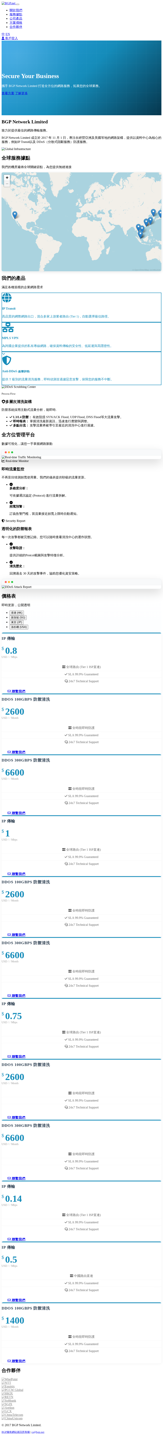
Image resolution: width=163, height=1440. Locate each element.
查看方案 (8, 93)
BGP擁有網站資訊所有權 (16, 1432)
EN (8, 34)
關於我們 (16, 10)
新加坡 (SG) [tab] (18, 617)
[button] (150, 221)
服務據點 (16, 14)
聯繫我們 (18, 691)
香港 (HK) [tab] (16, 612)
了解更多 (21, 93)
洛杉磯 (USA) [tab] (19, 627)
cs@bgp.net (38, 1432)
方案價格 (16, 22)
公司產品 (16, 18)
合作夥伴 (16, 26)
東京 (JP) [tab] (16, 622)
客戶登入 (11, 38)
